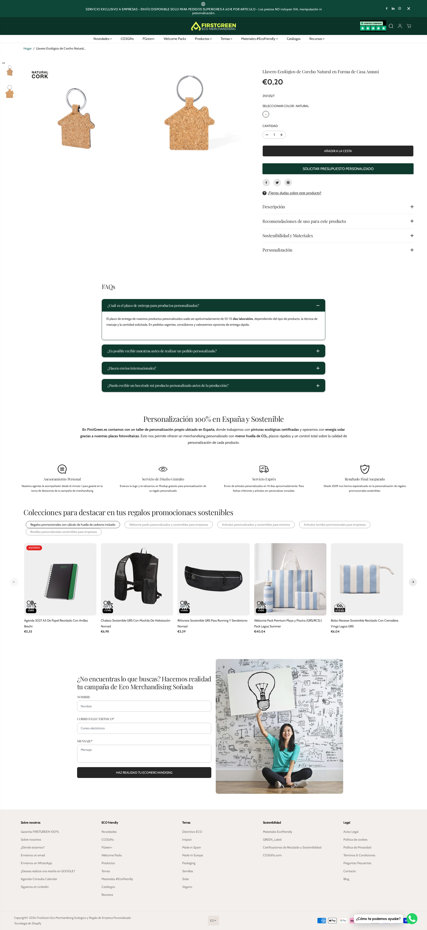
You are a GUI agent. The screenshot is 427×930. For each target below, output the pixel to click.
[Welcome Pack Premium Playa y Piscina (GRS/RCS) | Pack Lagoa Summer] (290, 579)
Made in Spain (191, 847)
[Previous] (14, 582)
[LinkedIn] (393, 8)
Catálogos (293, 39)
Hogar (27, 48)
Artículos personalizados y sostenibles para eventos (256, 525)
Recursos (316, 39)
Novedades (101, 39)
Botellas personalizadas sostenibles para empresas (63, 532)
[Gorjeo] (277, 182)
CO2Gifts (127, 39)
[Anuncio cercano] (408, 8)
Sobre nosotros (31, 839)
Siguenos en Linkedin (35, 887)
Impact (187, 839)
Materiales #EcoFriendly (258, 39)
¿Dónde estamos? (32, 847)
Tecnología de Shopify (27, 923)
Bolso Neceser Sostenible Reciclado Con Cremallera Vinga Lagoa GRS (364, 623)
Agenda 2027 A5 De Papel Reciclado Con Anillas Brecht (56, 623)
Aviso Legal (350, 832)
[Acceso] (400, 26)
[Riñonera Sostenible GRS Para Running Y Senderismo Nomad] (214, 579)
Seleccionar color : (285, 106)
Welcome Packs (175, 39)
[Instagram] (399, 8)
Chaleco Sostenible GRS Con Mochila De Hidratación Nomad (135, 623)
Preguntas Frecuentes (357, 863)
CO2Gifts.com (272, 855)
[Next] (413, 582)
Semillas (187, 871)
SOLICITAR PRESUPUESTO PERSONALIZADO (338, 169)
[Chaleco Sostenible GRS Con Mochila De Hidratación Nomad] (137, 579)
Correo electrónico (95, 719)
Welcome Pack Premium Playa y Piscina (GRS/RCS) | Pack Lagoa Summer (288, 623)
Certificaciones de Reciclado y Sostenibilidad (292, 847)
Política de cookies (355, 839)
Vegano (187, 887)
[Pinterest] (288, 182)
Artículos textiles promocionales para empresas (335, 525)
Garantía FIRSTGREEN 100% (40, 832)
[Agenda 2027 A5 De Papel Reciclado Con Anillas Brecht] (60, 579)
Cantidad (270, 126)
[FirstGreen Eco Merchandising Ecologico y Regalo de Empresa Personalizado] (213, 26)
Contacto (349, 871)
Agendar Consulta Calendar (39, 879)
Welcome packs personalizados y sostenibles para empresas (168, 525)
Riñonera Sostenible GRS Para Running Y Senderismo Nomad (212, 623)
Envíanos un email (33, 855)
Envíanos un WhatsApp (36, 863)
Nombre (83, 697)
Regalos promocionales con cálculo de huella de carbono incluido (72, 525)
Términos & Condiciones (359, 855)
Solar (185, 879)
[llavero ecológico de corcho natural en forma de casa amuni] (78, 116)
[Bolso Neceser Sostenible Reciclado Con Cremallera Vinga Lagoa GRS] (367, 579)
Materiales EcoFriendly (277, 832)
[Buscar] (391, 26)
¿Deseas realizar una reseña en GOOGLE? (48, 871)
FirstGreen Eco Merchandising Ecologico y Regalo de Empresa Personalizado (84, 917)
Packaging (188, 863)
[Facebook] (386, 8)
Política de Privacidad (357, 847)
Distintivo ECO (192, 832)
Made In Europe (192, 855)
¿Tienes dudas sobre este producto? (294, 193)
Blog (346, 879)
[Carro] (409, 26)
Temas (225, 39)
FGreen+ (149, 39)
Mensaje (85, 741)
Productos (202, 39)
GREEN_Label (272, 839)
